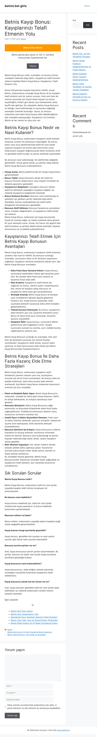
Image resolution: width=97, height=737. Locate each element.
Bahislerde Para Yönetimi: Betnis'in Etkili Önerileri (34, 617)
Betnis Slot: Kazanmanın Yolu (24, 614)
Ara (74, 20)
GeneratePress (63, 730)
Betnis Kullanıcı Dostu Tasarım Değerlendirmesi (80, 77)
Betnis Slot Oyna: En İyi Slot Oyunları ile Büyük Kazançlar (29, 632)
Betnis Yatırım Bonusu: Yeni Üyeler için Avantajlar (26, 635)
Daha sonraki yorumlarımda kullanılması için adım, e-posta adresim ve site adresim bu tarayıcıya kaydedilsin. (34, 706)
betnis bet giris (16, 6)
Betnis (87, 6)
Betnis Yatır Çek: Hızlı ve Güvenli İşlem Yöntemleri (34, 620)
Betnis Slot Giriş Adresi (22, 611)
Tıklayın (32, 66)
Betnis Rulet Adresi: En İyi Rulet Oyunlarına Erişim (34, 623)
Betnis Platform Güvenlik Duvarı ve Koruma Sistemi (81, 97)
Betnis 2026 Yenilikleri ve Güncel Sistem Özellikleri (82, 87)
